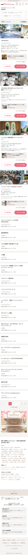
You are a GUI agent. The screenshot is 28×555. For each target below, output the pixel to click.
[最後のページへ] (25, 403)
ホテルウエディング (5, 469)
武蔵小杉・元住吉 (4, 449)
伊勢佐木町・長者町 (16, 460)
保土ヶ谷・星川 (20, 453)
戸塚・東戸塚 (3, 458)
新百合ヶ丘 (6, 447)
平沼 (21, 449)
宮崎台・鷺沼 (17, 447)
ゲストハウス (13, 469)
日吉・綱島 (7, 454)
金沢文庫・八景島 (13, 462)
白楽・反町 (16, 458)
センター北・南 (14, 454)
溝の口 (11, 447)
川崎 (2, 447)
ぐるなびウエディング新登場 (14, 479)
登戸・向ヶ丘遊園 (21, 462)
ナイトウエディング (16, 476)
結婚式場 (21, 497)
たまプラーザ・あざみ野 (12, 456)
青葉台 (20, 456)
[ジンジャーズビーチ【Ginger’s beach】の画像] (14, 177)
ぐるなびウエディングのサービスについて (13, 545)
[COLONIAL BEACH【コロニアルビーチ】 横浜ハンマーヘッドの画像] (14, 79)
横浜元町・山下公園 (18, 451)
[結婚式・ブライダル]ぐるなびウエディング (9, 497)
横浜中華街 (11, 451)
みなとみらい (16, 449)
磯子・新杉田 (3, 456)
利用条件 (14, 540)
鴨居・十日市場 (22, 458)
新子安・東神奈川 (4, 453)
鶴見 (10, 453)
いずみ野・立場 (4, 460)
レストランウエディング (6, 467)
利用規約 (9, 540)
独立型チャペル (4, 477)
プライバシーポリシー (21, 540)
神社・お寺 (23, 467)
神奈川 (2, 498)
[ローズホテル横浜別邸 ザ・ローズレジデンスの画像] (14, 128)
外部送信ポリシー (6, 542)
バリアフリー (4, 479)
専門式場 (17, 467)
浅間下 (25, 449)
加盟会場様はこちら (15, 542)
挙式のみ (11, 477)
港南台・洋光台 (5, 462)
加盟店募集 (23, 542)
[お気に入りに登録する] (25, 38)
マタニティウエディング (19, 477)
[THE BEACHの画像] (14, 31)
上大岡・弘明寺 (21, 454)
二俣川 (14, 453)
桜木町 (10, 460)
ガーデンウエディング (5, 476)
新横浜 (2, 454)
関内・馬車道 (4, 451)
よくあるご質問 (14, 548)
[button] (14, 510)
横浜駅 (10, 449)
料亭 (13, 467)
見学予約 (8, 66)
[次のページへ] (21, 403)
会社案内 (4, 540)
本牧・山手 (24, 460)
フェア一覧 (22, 66)
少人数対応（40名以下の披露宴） (7, 474)
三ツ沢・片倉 (10, 458)
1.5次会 (16, 474)
